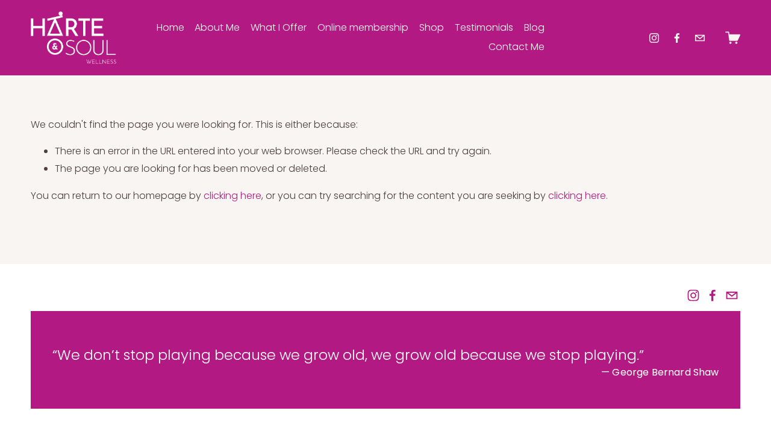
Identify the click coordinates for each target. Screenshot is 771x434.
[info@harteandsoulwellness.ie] (700, 38)
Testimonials (484, 27)
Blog (534, 27)
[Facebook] (677, 38)
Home (170, 27)
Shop (431, 27)
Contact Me (517, 47)
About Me (217, 27)
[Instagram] (654, 38)
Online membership (362, 27)
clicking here (232, 196)
